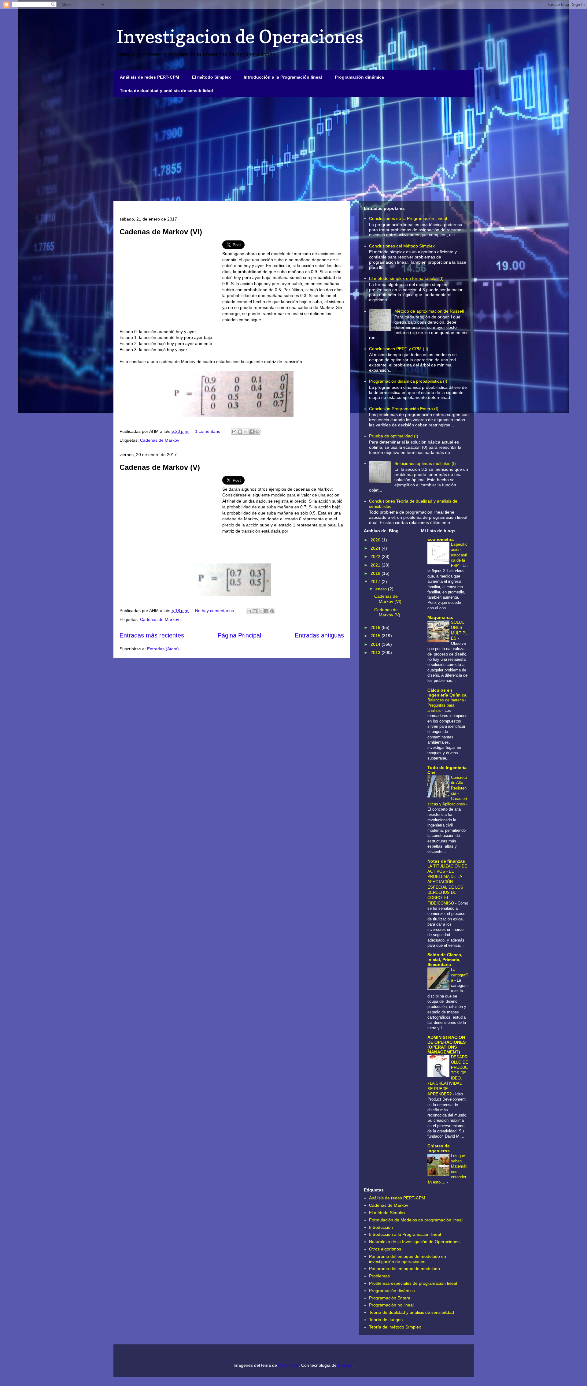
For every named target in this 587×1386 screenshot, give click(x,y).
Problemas (379, 1275)
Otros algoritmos (385, 1249)
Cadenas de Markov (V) (160, 467)
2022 (376, 556)
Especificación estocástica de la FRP (459, 555)
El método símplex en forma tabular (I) (406, 278)
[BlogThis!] (240, 432)
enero (381, 588)
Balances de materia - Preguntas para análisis (446, 705)
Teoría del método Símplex (395, 1327)
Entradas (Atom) (163, 648)
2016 (376, 627)
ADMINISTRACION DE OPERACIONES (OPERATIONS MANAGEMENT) (446, 1044)
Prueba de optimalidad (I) (393, 435)
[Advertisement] (293, 149)
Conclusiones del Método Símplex (402, 245)
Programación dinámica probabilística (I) (408, 381)
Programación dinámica (359, 77)
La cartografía (459, 975)
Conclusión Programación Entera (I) (403, 408)
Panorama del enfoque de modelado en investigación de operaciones (407, 1259)
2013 (376, 652)
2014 (376, 644)
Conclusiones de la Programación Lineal (408, 218)
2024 (376, 548)
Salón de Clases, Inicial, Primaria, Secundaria (444, 959)
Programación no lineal (391, 1304)
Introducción (381, 1227)
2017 (376, 581)
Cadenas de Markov (159, 440)
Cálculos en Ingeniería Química (447, 692)
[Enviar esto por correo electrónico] (234, 432)
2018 (376, 573)
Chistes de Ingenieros (438, 1148)
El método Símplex (211, 77)
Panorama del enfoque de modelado (404, 1268)
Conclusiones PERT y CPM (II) (398, 348)
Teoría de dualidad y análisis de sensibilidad (166, 90)
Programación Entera (389, 1297)
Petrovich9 (288, 1365)
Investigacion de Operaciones (239, 36)
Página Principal (239, 635)
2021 (376, 565)
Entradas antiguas (319, 635)
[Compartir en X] (246, 432)
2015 (376, 635)
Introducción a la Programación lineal (283, 77)
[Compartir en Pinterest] (257, 432)
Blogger (345, 1365)
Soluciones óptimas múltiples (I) (425, 463)
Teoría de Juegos (386, 1319)
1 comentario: (209, 431)
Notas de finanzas (446, 861)
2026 (376, 539)
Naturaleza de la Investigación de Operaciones (414, 1241)
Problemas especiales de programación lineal (413, 1283)
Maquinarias (440, 617)
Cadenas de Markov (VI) (161, 232)
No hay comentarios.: (216, 610)
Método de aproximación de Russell (429, 311)
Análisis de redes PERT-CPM (149, 77)
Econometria (440, 539)
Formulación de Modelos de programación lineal (416, 1219)
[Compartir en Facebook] (252, 432)
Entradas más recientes (152, 635)
